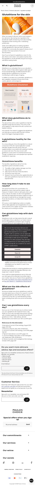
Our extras (8, 450)
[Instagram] (13, 463)
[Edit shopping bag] (32, 5)
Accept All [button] (17, 257)
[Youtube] (22, 463)
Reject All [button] (17, 253)
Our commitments (12, 435)
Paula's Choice (5, 10)
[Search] (6, 5)
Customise (17, 249)
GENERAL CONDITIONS (9, 469)
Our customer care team (8, 386)
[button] (31, 481)
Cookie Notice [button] (13, 245)
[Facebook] (31, 463)
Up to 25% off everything (18, 1)
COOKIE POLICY (27, 469)
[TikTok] (4, 463)
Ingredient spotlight (26, 10)
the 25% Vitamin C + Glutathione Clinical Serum (17, 281)
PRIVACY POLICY (18, 469)
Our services (9, 442)
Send (28, 424)
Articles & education (14, 10)
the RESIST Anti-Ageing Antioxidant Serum (20, 279)
